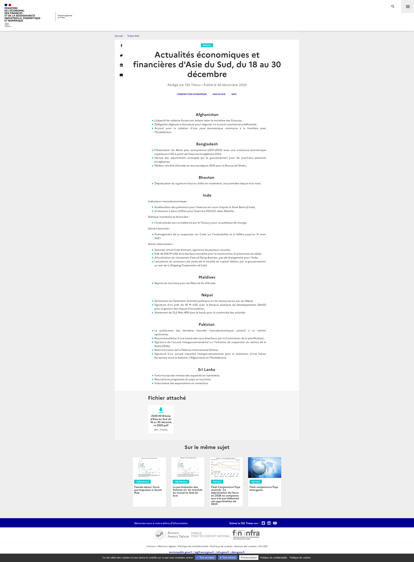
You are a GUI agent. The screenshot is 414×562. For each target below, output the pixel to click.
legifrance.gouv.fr (204, 552)
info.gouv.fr (222, 552)
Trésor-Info (133, 35)
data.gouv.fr (238, 552)
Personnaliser (249, 557)
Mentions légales (167, 546)
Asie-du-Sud (219, 94)
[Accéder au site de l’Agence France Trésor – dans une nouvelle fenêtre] (172, 534)
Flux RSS (263, 546)
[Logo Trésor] (63, 16)
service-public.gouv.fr (181, 552)
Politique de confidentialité (193, 546)
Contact (151, 546)
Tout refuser (229, 557)
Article (207, 45)
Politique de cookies (221, 546)
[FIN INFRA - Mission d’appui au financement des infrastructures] (246, 534)
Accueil (119, 35)
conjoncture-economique (192, 94)
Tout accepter (207, 557)
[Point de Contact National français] (210, 534)
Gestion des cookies (245, 546)
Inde (233, 94)
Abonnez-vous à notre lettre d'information (161, 523)
